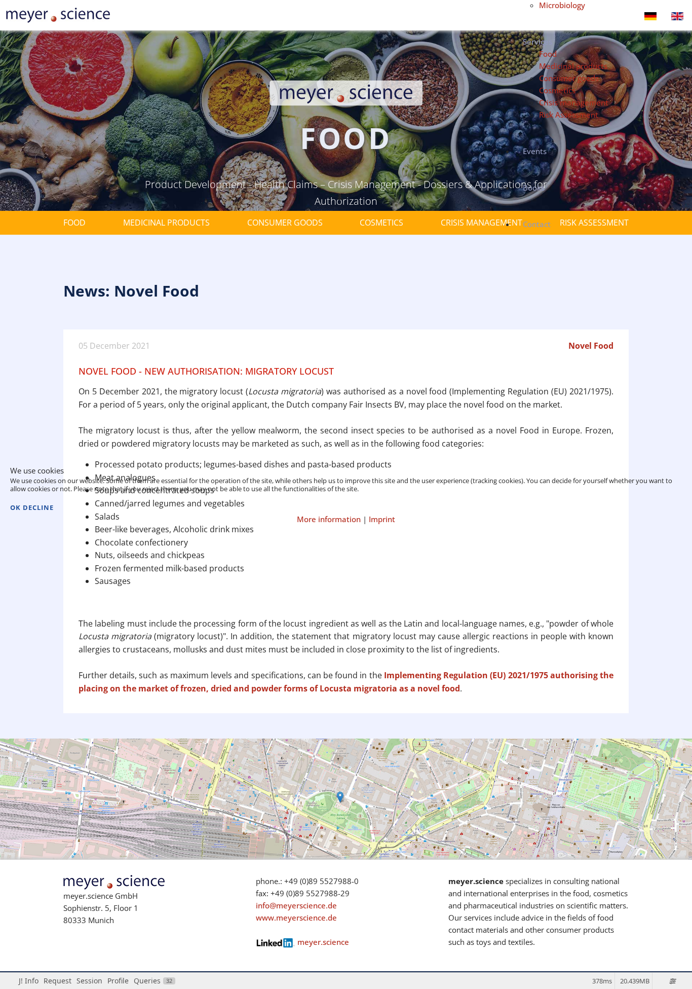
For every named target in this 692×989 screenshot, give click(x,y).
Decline (38, 507)
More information (329, 519)
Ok (15, 507)
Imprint (382, 519)
